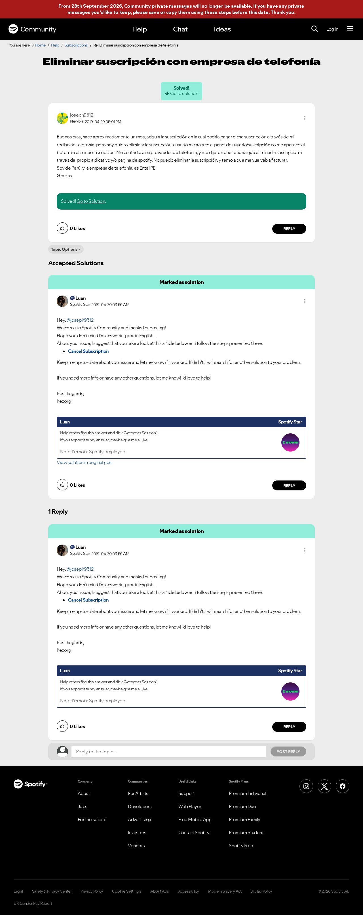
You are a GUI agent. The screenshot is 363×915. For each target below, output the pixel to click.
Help (139, 29)
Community (38, 29)
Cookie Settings (126, 891)
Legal (18, 891)
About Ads (159, 891)
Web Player (189, 806)
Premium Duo (242, 806)
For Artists (138, 793)
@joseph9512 (80, 320)
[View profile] (62, 118)
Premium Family (244, 819)
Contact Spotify (194, 832)
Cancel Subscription (88, 351)
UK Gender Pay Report (33, 903)
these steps (217, 12)
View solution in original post (85, 462)
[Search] (314, 29)
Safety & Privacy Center (52, 891)
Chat (180, 29)
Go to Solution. (91, 201)
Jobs (82, 806)
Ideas (222, 29)
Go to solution (184, 93)
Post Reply (288, 751)
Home (40, 45)
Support (186, 793)
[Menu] (349, 29)
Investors (137, 832)
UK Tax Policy (261, 891)
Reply (289, 228)
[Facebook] (342, 786)
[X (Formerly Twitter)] (324, 786)
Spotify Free (241, 845)
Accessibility (188, 891)
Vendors (136, 845)
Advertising (139, 819)
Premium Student (246, 832)
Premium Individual (247, 793)
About (84, 793)
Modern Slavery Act (224, 891)
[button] (305, 118)
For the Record (92, 819)
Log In (332, 29)
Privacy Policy (92, 891)
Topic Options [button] (64, 249)
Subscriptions (76, 45)
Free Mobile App (195, 819)
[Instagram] (306, 786)
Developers (139, 806)
